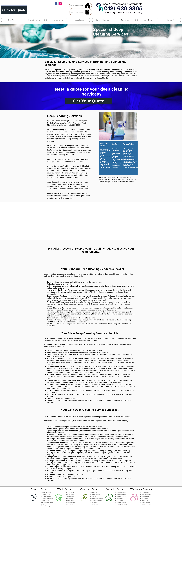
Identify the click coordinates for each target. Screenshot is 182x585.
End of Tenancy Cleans (47, 502)
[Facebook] (56, 3)
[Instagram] (60, 3)
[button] (34, 20)
